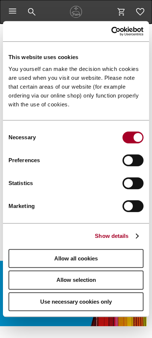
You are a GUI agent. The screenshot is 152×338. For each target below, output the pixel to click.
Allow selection (76, 280)
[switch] (133, 160)
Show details (111, 236)
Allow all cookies (76, 258)
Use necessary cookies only (76, 301)
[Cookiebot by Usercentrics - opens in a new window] (111, 31)
